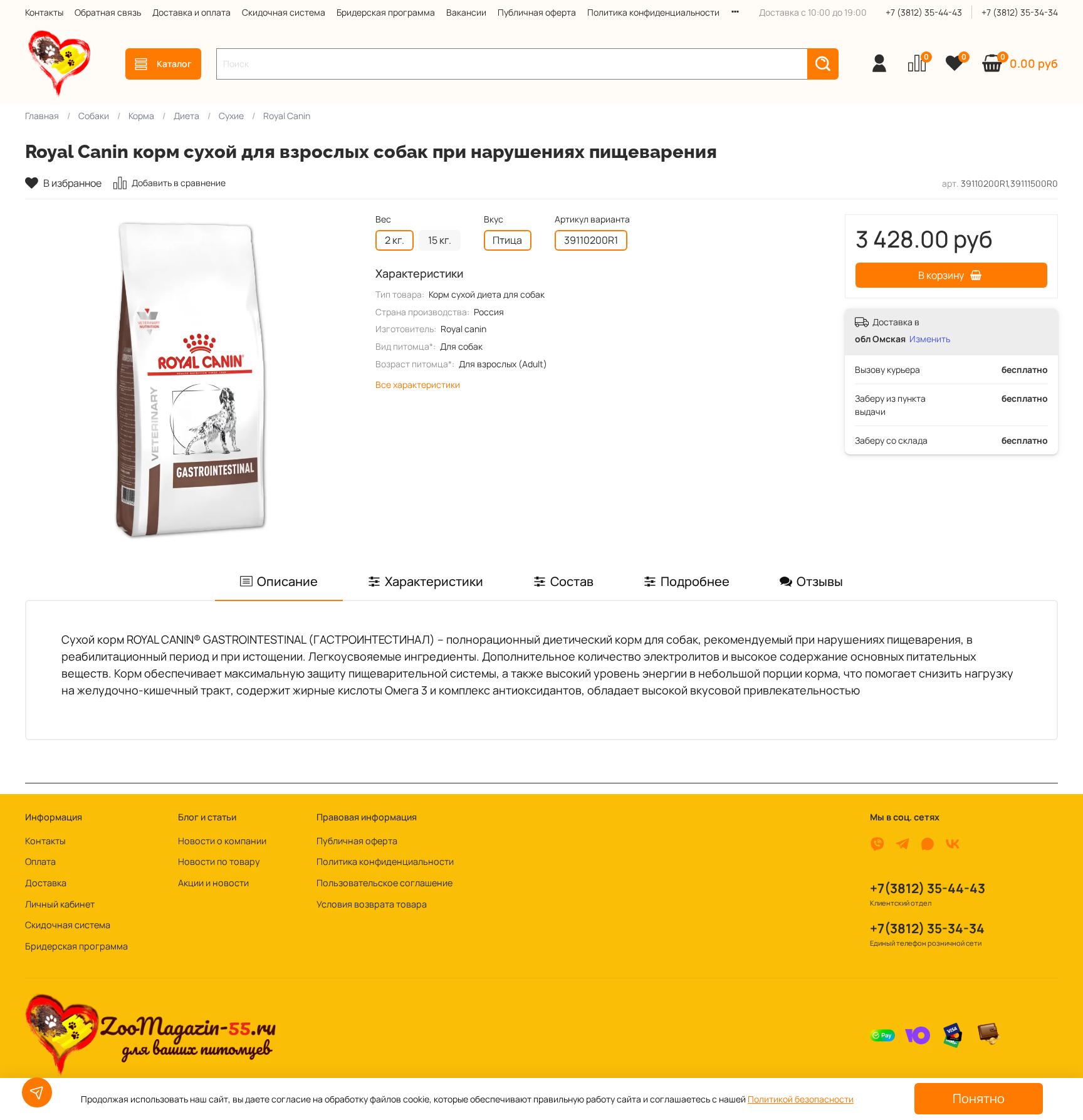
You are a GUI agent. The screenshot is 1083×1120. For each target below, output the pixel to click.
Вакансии (466, 12)
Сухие (231, 116)
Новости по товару (219, 861)
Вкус (493, 219)
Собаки (93, 116)
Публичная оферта (537, 12)
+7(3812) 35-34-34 (927, 928)
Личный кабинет (60, 904)
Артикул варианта (592, 219)
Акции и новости (213, 883)
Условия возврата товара (372, 904)
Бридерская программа (386, 12)
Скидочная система (283, 12)
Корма (141, 116)
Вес (383, 219)
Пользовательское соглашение (385, 883)
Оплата (40, 861)
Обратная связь (108, 12)
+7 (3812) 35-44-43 (924, 12)
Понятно (979, 1098)
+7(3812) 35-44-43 (927, 888)
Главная (42, 116)
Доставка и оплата (191, 12)
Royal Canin (286, 116)
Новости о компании (222, 841)
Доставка (45, 883)
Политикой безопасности (801, 1099)
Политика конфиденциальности (653, 12)
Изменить (929, 339)
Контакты (44, 12)
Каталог (174, 64)
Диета (186, 116)
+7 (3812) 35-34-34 (1019, 12)
